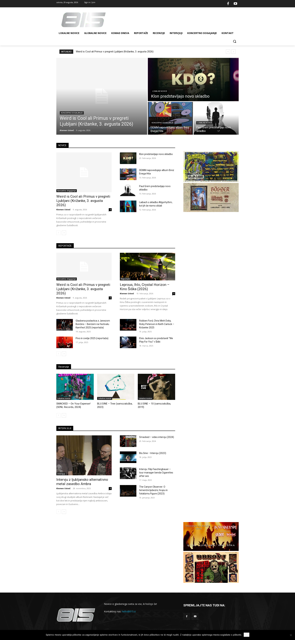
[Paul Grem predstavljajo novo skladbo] (216, 118)
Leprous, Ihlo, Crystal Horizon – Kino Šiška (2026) (145, 287)
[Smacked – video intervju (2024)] (128, 441)
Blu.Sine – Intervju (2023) (152, 453)
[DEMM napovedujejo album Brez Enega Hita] (170, 118)
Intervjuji (61, 474)
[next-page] (64, 233)
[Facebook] (228, 4)
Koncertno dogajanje (72, 113)
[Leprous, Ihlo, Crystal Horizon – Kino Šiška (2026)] (147, 266)
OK (246, 634)
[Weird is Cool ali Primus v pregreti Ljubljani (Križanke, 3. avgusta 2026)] (101, 96)
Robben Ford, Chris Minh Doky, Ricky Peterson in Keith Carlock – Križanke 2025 (156, 324)
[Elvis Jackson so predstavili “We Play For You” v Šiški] (128, 342)
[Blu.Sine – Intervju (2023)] (128, 457)
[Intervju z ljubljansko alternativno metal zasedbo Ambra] (84, 455)
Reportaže (125, 279)
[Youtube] (235, 4)
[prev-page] (58, 233)
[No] (290, 635)
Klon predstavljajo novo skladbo (156, 154)
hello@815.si (129, 611)
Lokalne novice (159, 91)
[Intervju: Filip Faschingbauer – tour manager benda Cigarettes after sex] (128, 473)
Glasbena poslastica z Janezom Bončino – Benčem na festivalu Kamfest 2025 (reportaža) (93, 324)
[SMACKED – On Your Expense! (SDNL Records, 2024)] (75, 387)
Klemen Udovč (63, 209)
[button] (234, 41)
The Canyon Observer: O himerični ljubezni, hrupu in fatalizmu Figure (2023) (153, 490)
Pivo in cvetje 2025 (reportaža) (92, 338)
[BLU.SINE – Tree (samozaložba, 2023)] (116, 387)
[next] (233, 51)
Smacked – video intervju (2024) (156, 437)
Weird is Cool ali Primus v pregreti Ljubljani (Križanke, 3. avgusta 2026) (114, 51)
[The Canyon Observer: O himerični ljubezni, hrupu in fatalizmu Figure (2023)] (128, 491)
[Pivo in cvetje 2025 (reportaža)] (64, 342)
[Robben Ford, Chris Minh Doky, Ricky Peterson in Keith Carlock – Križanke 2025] (128, 325)
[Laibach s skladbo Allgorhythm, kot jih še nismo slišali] (128, 206)
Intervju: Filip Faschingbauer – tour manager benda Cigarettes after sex (156, 472)
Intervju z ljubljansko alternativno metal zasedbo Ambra (82, 482)
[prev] (228, 51)
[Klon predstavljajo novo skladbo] (193, 79)
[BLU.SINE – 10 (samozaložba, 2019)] (156, 387)
